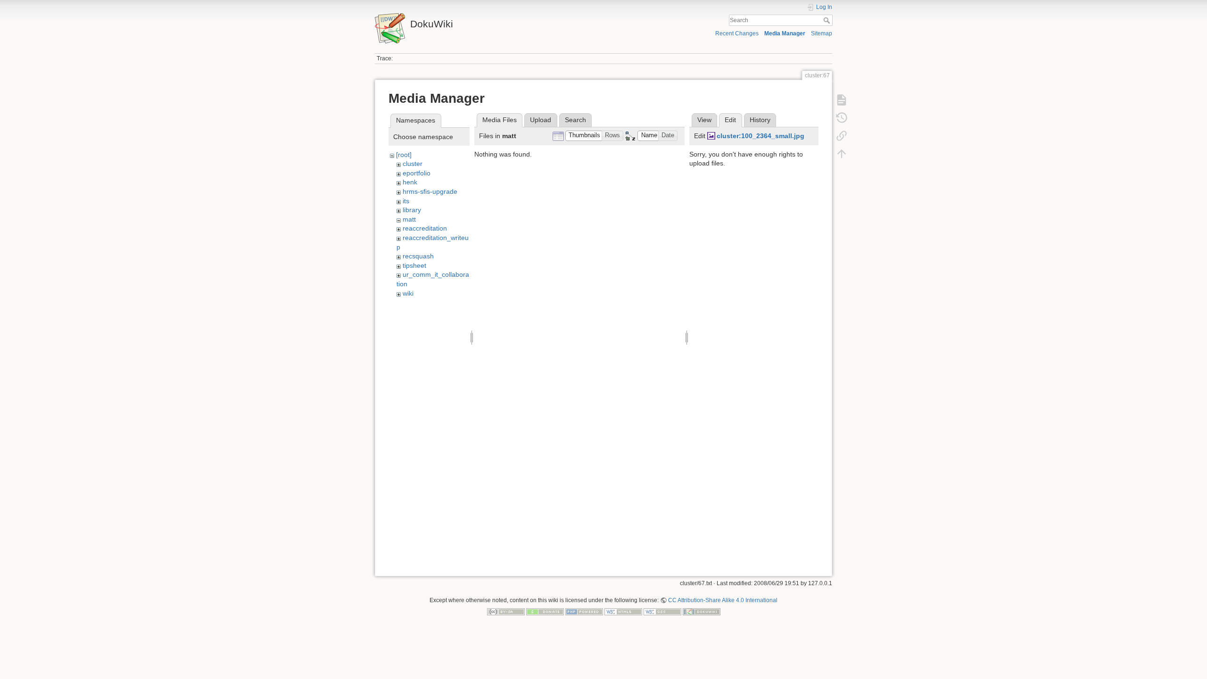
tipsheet (414, 265)
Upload (540, 120)
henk (410, 182)
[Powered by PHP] (584, 611)
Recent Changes (737, 33)
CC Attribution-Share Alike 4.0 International (722, 600)
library (412, 210)
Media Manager (784, 33)
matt (409, 219)
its (406, 201)
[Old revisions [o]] (841, 118)
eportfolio (416, 173)
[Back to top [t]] (841, 154)
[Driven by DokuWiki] (701, 611)
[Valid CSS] (662, 611)
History (760, 120)
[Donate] (545, 611)
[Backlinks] (841, 136)
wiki (408, 293)
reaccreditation (425, 228)
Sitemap (821, 33)
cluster (412, 163)
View (704, 120)
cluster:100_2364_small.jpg (760, 136)
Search (827, 20)
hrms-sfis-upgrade (430, 191)
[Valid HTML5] (623, 611)
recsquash (418, 256)
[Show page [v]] (841, 100)
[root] (404, 154)
